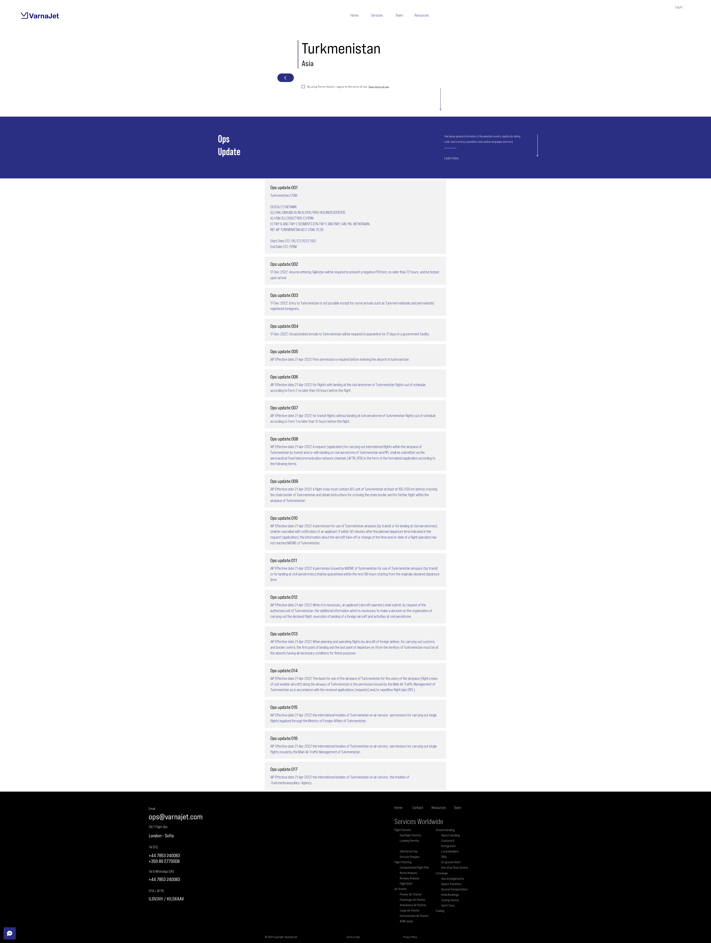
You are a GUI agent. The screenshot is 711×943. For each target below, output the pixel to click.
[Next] (285, 77)
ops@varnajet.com (176, 816)
